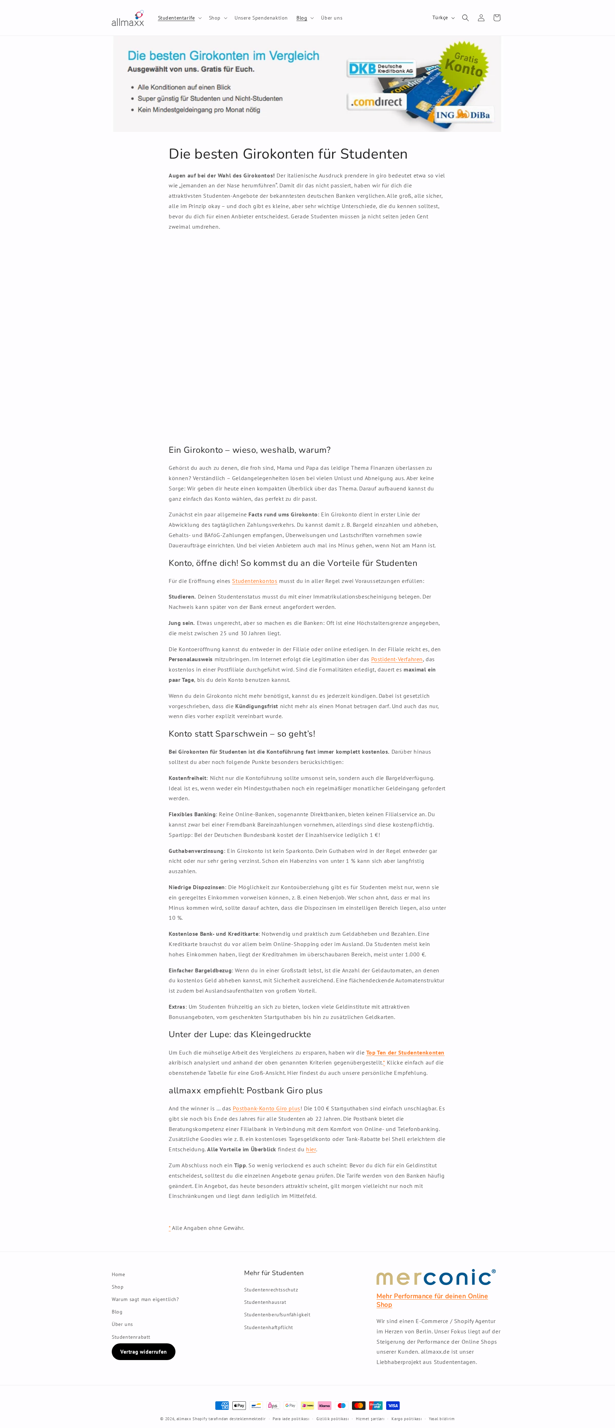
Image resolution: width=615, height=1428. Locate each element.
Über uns (122, 1324)
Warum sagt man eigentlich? (145, 1299)
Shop (117, 1287)
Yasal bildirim (442, 1418)
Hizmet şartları (370, 1418)
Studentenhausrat (265, 1302)
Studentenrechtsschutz (271, 1289)
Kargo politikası (406, 1418)
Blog (117, 1311)
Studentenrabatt (131, 1337)
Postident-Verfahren (397, 659)
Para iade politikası (291, 1418)
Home (118, 1274)
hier (311, 1149)
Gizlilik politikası (332, 1418)
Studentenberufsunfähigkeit (277, 1314)
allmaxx (184, 1418)
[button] (179, 17)
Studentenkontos (254, 580)
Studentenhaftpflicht (268, 1327)
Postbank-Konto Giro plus (266, 1108)
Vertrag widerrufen (143, 1351)
